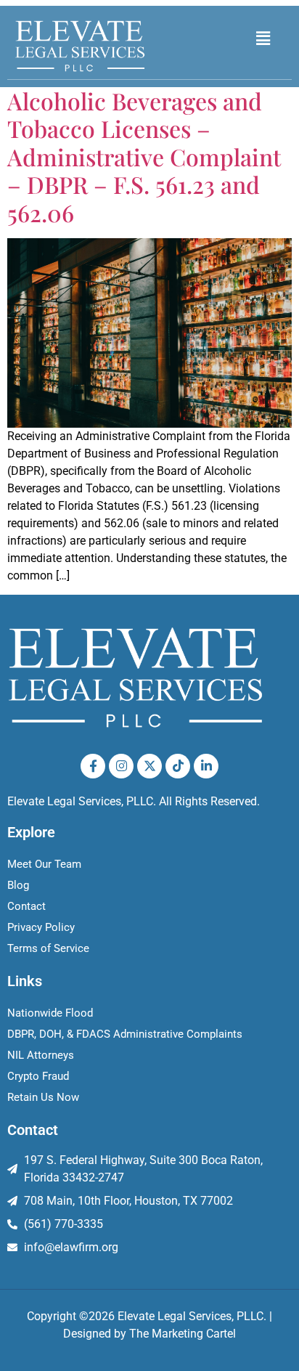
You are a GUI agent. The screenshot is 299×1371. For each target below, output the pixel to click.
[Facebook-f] (93, 766)
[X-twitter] (149, 766)
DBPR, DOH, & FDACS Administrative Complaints (124, 1034)
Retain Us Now (43, 1097)
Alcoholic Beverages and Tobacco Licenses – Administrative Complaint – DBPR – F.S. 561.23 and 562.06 (144, 156)
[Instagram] (121, 766)
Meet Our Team (44, 864)
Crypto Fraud (38, 1076)
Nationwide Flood (50, 1013)
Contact (26, 906)
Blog (18, 885)
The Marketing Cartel (182, 1334)
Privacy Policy (41, 927)
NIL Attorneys (40, 1055)
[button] (263, 38)
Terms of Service (48, 948)
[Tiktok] (177, 766)
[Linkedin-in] (206, 766)
